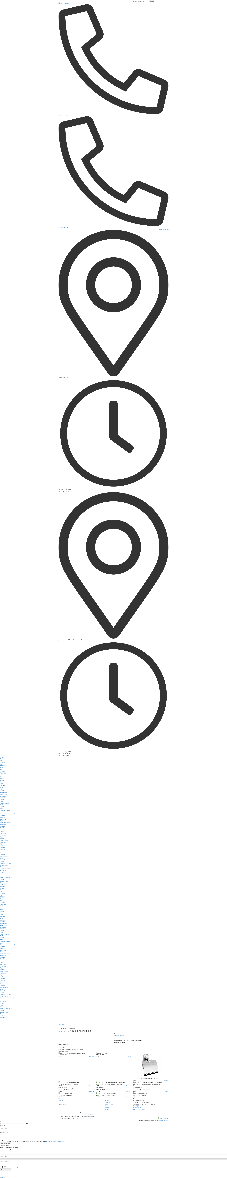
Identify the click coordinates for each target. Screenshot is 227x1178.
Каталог (61, 1023)
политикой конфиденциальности (55, 1141)
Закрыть (2, 1177)
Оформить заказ (119, 1035)
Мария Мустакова (163, 1120)
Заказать (91, 1056)
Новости (107, 1107)
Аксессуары (62, 1024)
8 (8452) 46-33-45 (64, 227)
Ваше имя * (3, 1125)
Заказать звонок (163, 229)
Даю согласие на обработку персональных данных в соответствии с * (34, 1141)
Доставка (107, 1102)
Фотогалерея (109, 1104)
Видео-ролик (62, 1104)
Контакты (107, 1109)
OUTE (60, 1026)
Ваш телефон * (4, 1132)
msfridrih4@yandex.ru (139, 1109)
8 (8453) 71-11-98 (64, 115)
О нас (106, 1106)
